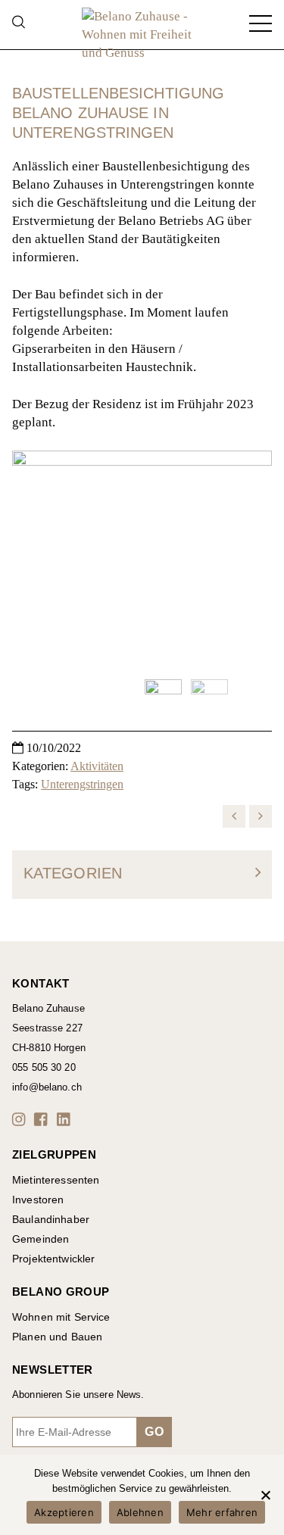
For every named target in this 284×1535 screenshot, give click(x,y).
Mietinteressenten (55, 1180)
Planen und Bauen (57, 1337)
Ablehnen (140, 1512)
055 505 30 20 (44, 1067)
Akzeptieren (64, 1512)
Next (253, 558)
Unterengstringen (82, 784)
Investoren (38, 1199)
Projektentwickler (53, 1259)
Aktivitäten (96, 766)
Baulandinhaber (50, 1219)
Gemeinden (40, 1239)
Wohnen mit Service (61, 1317)
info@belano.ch (47, 1087)
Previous (31, 558)
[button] (21, 1119)
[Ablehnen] (265, 1494)
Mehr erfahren (221, 1512)
